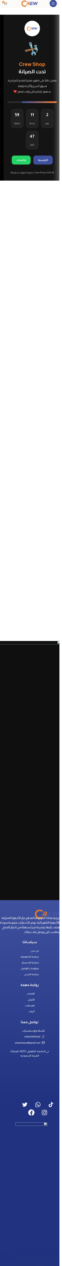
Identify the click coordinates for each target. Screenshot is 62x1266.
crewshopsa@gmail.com (27, 1042)
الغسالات (30, 1005)
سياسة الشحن (31, 974)
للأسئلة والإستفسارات (33, 1030)
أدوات (32, 1011)
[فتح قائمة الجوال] (53, 3)
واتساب (21, 159)
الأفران (31, 999)
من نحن (35, 950)
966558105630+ (32, 1036)
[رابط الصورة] (47, 913)
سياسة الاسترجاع (30, 962)
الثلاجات (31, 993)
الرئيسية (43, 159)
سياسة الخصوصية (30, 956)
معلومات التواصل (30, 968)
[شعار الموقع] (30, 3)
